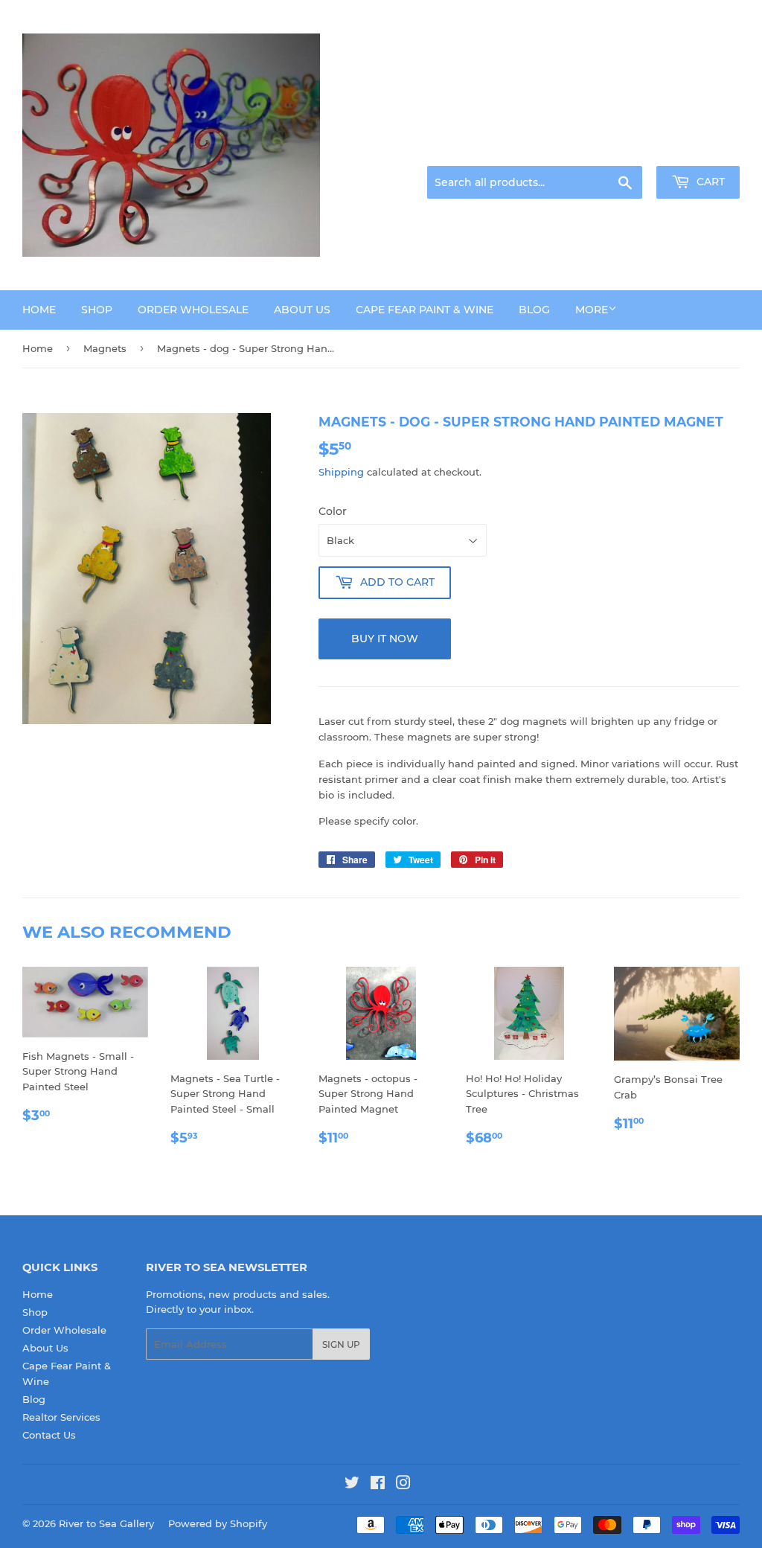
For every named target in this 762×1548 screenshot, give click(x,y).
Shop (96, 309)
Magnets (105, 348)
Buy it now (384, 638)
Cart (709, 181)
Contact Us (49, 1435)
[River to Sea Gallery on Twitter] (352, 1485)
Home (39, 309)
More (591, 309)
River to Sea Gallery (106, 1523)
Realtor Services (61, 1417)
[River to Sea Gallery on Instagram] (403, 1485)
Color (332, 511)
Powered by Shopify (217, 1523)
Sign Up (341, 1344)
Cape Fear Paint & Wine (424, 309)
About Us (302, 309)
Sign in (622, 148)
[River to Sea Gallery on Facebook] (377, 1485)
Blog (534, 309)
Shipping (341, 472)
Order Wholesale (193, 309)
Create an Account (699, 148)
